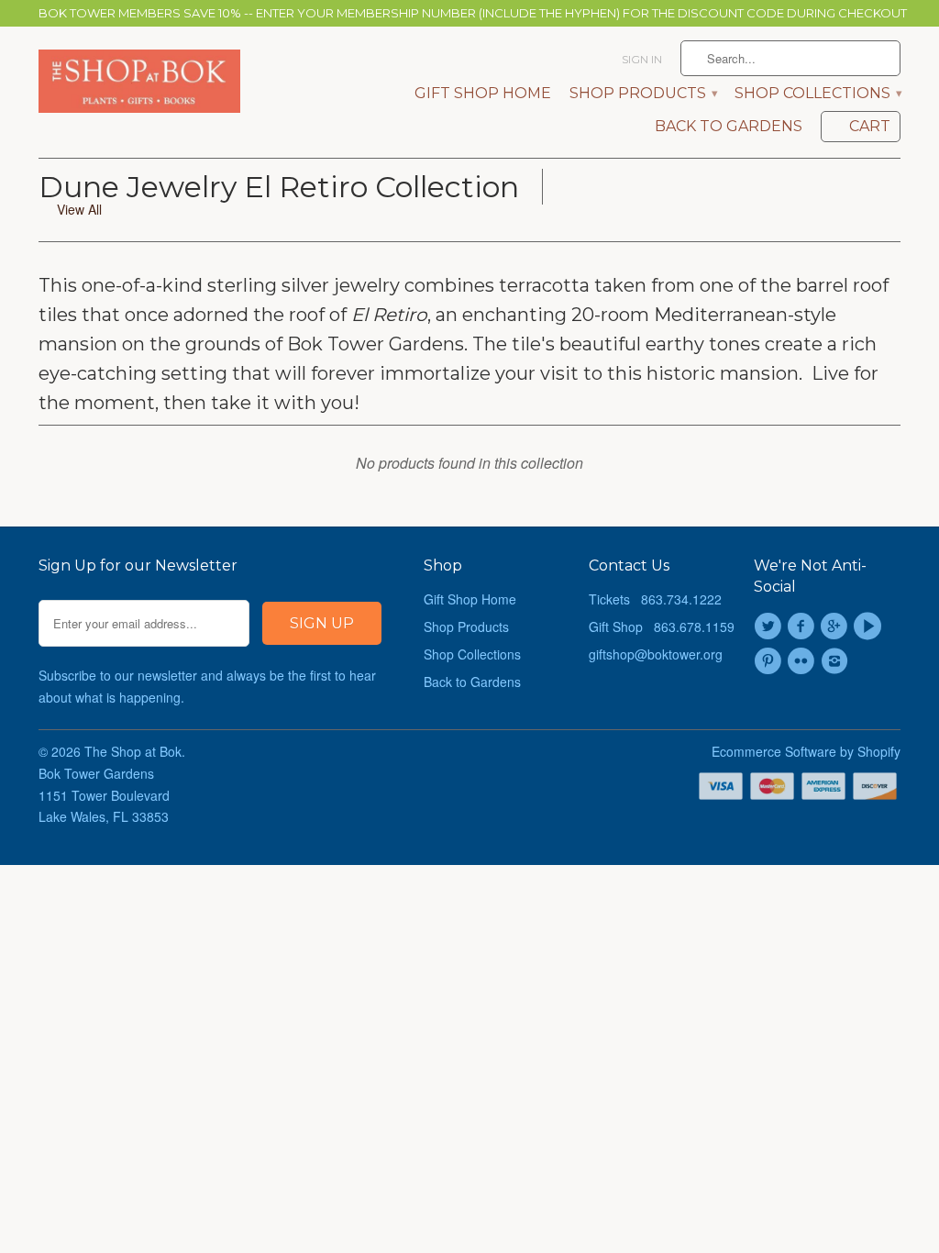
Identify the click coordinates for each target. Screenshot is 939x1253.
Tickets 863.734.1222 (655, 599)
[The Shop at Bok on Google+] (837, 626)
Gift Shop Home (482, 93)
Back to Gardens (728, 126)
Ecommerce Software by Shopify (806, 751)
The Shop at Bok (133, 751)
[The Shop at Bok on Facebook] (803, 626)
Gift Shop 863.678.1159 (662, 626)
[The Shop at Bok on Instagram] (837, 661)
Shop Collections (817, 93)
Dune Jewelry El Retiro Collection (279, 187)
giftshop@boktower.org (656, 654)
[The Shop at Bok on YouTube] (870, 626)
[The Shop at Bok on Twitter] (770, 626)
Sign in (642, 59)
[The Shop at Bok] (139, 81)
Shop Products (642, 93)
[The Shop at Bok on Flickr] (803, 661)
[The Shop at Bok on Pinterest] (770, 661)
